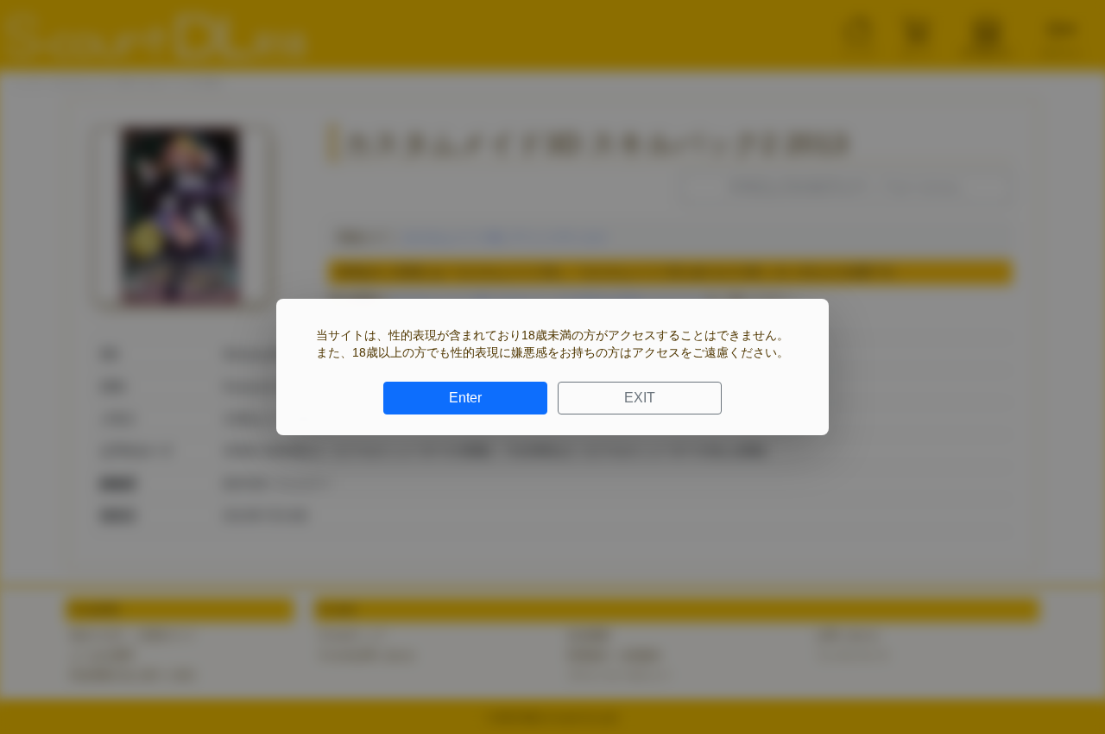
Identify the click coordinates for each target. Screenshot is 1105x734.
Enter (465, 397)
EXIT (639, 397)
